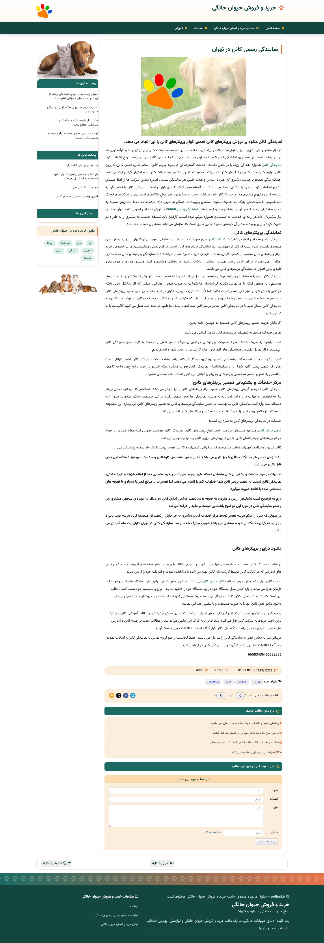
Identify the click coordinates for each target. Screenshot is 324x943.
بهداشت (65, 243)
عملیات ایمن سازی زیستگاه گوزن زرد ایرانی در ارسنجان (72, 109)
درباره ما (133, 906)
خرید (228, 681)
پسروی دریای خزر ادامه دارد (82, 165)
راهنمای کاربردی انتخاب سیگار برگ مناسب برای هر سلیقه (245, 723)
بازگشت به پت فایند (55, 863)
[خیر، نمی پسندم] (221, 695)
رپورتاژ (257, 681)
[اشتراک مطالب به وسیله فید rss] (112, 695)
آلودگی (72, 250)
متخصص (213, 681)
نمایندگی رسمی (182, 209)
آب (89, 243)
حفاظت (198, 28)
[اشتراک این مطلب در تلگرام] (133, 695)
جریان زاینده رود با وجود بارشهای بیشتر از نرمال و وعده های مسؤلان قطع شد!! (73, 96)
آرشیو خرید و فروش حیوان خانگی (119, 924)
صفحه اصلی (273, 28)
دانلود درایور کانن (214, 581)
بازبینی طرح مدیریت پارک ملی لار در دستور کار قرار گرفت (246, 733)
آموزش (179, 28)
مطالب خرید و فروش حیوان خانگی (234, 28)
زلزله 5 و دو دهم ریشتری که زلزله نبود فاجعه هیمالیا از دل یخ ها (75, 176)
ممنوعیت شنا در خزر (85, 187)
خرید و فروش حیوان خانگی (244, 8)
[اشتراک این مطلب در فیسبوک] (126, 695)
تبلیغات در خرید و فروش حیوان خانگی (116, 915)
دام (79, 243)
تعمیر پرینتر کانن (269, 430)
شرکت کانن (216, 239)
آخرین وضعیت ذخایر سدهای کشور (77, 196)
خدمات (242, 681)
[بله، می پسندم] (240, 695)
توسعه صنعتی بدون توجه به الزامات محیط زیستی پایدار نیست (72, 135)
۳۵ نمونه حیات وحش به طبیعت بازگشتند (255, 752)
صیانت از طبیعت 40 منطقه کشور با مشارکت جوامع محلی (244, 742)
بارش (58, 250)
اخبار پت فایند (160, 863)
